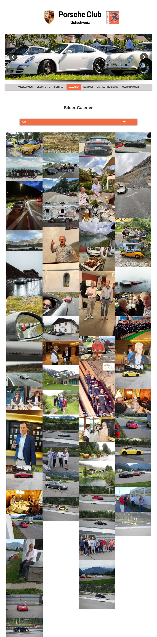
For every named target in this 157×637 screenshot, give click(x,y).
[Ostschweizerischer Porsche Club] (78, 14)
